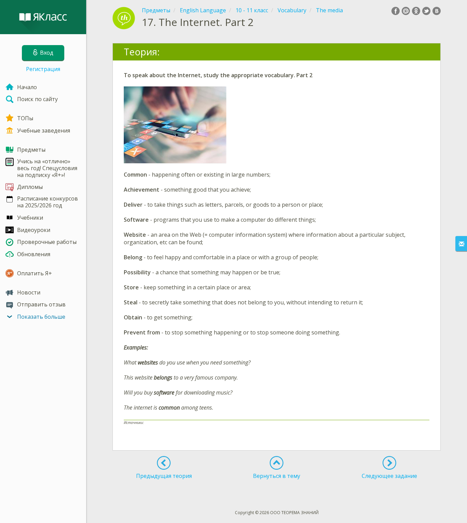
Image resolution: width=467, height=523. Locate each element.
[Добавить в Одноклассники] (416, 11)
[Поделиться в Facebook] (395, 11)
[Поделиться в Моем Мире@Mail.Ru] (406, 11)
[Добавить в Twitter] (426, 11)
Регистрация (43, 69)
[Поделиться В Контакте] (436, 11)
